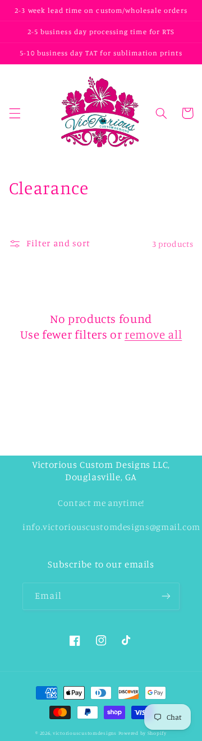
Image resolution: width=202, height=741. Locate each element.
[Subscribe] (166, 596)
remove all (153, 334)
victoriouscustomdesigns (85, 733)
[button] (14, 113)
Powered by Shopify (142, 733)
